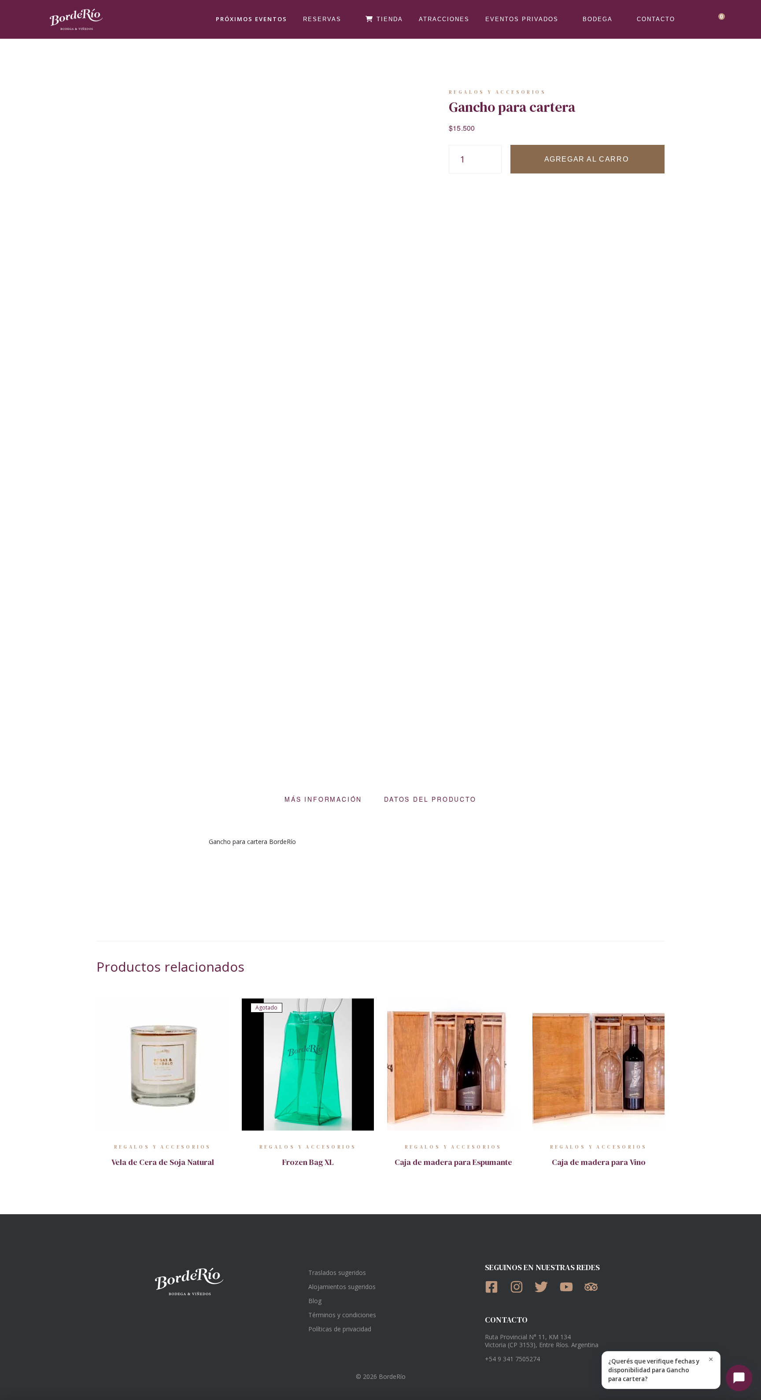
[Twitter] (544, 1286)
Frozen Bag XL (308, 1162)
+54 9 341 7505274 (512, 1359)
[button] (661, 1370)
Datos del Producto (430, 799)
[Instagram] (519, 1286)
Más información (323, 799)
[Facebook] (494, 1286)
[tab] (323, 799)
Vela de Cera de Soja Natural (162, 1162)
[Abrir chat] (739, 1378)
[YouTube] (569, 1286)
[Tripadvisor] (593, 1286)
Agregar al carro (586, 159)
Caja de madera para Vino (599, 1162)
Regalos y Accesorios (497, 92)
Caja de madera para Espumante (453, 1162)
